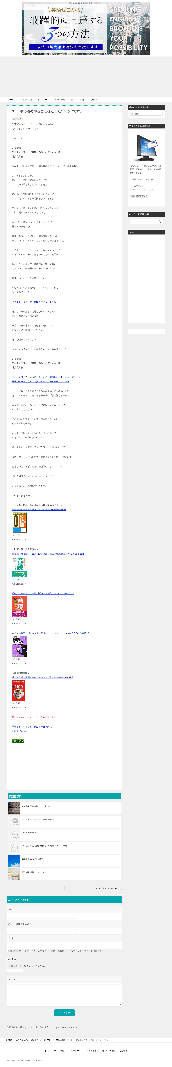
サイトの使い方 (25, 99)
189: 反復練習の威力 (30, 833)
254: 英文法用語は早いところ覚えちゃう (37, 806)
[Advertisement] (86, 77)
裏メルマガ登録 (77, 99)
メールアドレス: (137, 186)
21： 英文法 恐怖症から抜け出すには (106, 888)
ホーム (11, 99)
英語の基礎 (17, 119)
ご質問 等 (93, 99)
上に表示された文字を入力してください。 (28, 966)
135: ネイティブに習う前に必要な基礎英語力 (39, 819)
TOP (29, 1040)
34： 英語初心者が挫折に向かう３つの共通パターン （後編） (45, 846)
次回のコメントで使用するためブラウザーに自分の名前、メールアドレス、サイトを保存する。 (56, 951)
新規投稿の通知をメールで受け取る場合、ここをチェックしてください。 (45, 1027)
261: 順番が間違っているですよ (34, 872)
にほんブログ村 (20, 731)
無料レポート (43, 99)
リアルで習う (60, 99)
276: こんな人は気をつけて (32, 859)
